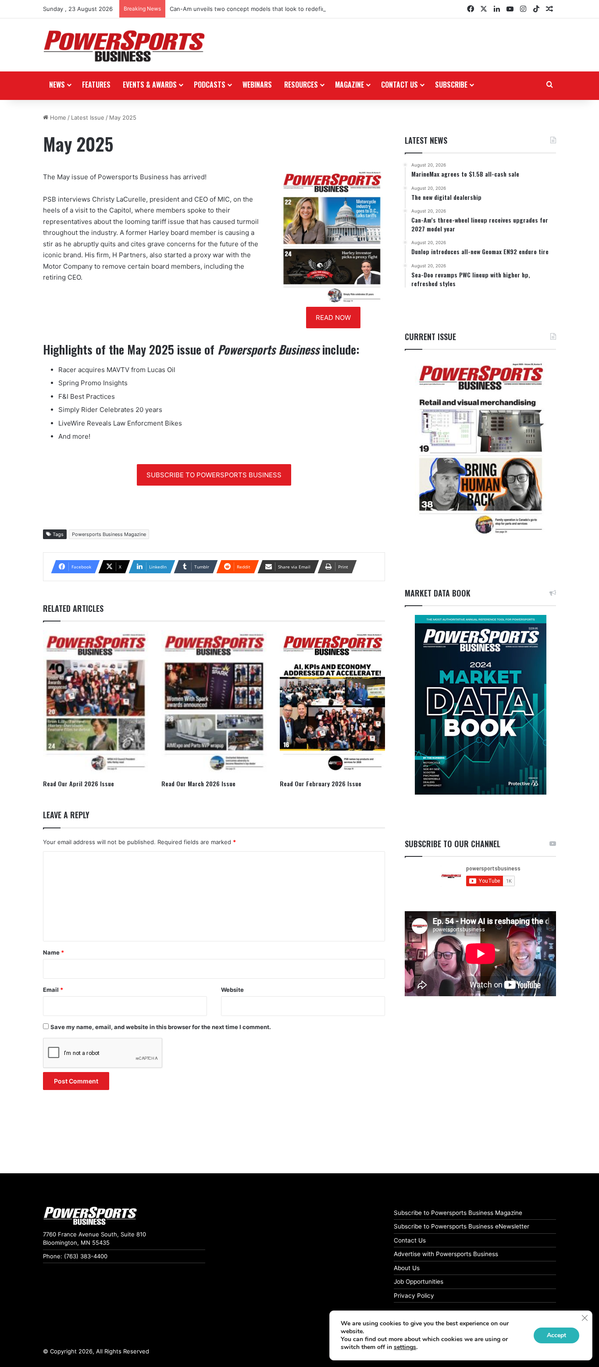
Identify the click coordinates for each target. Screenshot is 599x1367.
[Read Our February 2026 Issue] (332, 702)
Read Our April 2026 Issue (78, 783)
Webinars (257, 84)
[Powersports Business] (124, 46)
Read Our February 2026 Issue (320, 783)
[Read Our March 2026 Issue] (214, 702)
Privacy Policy (414, 1295)
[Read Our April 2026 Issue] (95, 702)
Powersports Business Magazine (109, 534)
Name (53, 952)
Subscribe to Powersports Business (214, 475)
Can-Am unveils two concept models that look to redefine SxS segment (268, 8)
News (57, 84)
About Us (407, 1267)
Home (57, 117)
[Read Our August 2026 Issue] (480, 449)
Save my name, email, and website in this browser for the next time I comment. (160, 1026)
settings (405, 1347)
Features (96, 84)
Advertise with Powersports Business (446, 1253)
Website (232, 989)
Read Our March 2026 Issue (198, 783)
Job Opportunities (418, 1281)
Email (53, 989)
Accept (556, 1335)
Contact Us (410, 1240)
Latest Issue (87, 117)
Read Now (333, 317)
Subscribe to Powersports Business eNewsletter (461, 1226)
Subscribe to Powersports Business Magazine (458, 1212)
